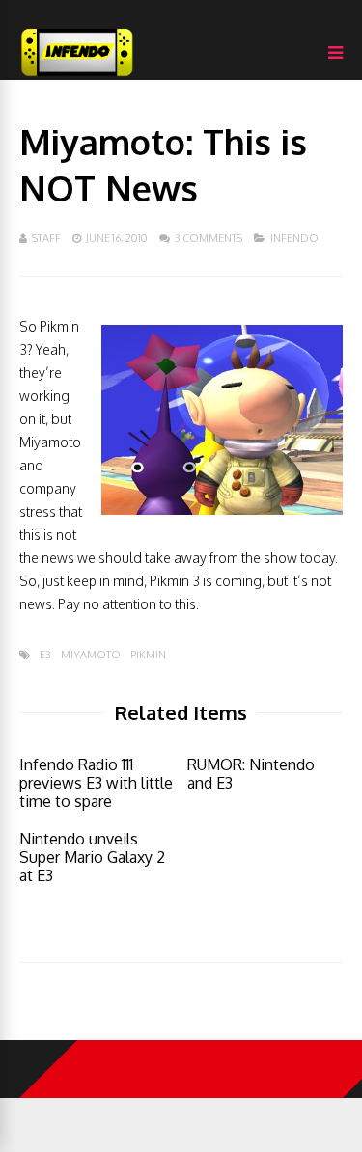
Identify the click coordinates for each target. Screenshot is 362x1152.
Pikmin (148, 655)
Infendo (294, 238)
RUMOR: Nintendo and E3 (251, 773)
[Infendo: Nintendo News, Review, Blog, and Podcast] (77, 75)
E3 (45, 655)
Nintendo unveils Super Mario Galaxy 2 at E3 (92, 857)
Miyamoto (91, 655)
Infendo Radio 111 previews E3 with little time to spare (96, 783)
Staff (46, 238)
